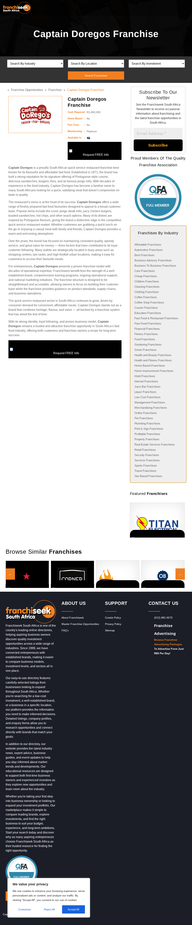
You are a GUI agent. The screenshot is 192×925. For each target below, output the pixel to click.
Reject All (49, 909)
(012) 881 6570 (163, 617)
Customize (24, 909)
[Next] (181, 520)
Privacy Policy (113, 623)
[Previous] (134, 520)
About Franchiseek (73, 617)
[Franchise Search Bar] (177, 7)
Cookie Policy (113, 617)
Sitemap (110, 630)
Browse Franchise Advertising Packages (168, 642)
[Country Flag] (88, 138)
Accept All (73, 909)
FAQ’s (65, 630)
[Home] (7, 90)
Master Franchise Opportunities (80, 623)
